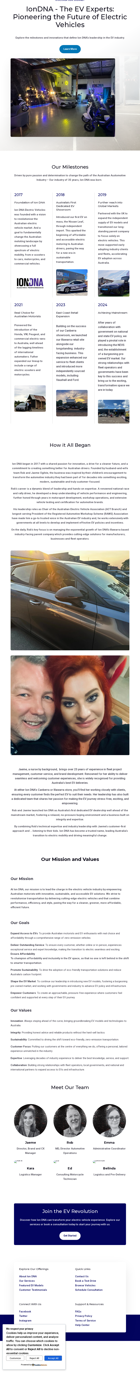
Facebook (25, 1311)
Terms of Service (85, 1320)
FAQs (78, 1311)
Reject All (34, 1358)
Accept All (53, 1358)
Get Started (70, 1235)
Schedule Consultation (89, 1289)
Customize (15, 1358)
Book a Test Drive (85, 1280)
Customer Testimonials (33, 1289)
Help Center (82, 1325)
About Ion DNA (28, 1276)
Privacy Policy (83, 1316)
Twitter (23, 1316)
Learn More (70, 49)
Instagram (25, 1320)
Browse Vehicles (85, 1285)
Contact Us (81, 1276)
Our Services (27, 1280)
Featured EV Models (31, 1285)
